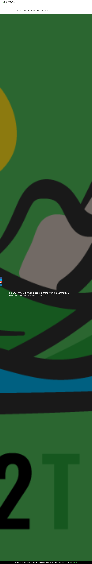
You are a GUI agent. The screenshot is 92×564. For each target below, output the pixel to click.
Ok (71, 562)
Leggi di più (75, 562)
